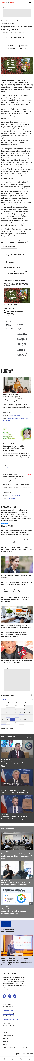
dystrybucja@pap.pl (8, 1013)
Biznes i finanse (5, 851)
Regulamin (5, 1038)
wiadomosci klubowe (9, 246)
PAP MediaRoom (11, 498)
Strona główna (5, 20)
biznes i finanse (5, 759)
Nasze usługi (6, 1044)
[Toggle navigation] (30, 2)
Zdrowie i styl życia (17, 20)
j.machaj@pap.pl (7, 1023)
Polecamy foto (8, 829)
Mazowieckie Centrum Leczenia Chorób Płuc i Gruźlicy (16, 419)
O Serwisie (5, 1032)
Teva (8, 468)
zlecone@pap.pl (7, 1004)
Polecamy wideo (9, 736)
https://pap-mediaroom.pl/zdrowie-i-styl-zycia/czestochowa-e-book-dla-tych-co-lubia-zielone (18, 273)
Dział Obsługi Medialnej (10, 1020)
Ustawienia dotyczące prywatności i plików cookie (15, 1047)
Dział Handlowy (8, 1010)
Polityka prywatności (8, 1035)
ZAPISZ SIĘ (4, 524)
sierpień (4, 699)
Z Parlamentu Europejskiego (8, 930)
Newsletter (5, 1041)
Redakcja (6, 1001)
